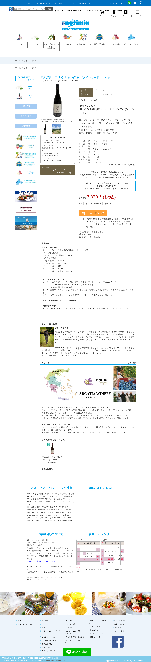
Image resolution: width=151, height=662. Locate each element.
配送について (95, 637)
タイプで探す (26, 116)
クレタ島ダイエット (43, 3)
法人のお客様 (81, 3)
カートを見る (119, 631)
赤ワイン (36, 61)
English (122, 3)
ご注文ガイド (69, 3)
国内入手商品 (47, 644)
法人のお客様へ (120, 621)
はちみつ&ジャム (48, 637)
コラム (100, 3)
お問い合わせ (119, 624)
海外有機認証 (57, 3)
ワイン (26, 61)
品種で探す (26, 126)
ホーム (18, 61)
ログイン (117, 627)
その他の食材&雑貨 (49, 640)
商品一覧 (45, 621)
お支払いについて (96, 633)
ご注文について (96, 630)
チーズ (44, 627)
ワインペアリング (111, 3)
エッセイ (92, 3)
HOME (20, 621)
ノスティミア (29, 3)
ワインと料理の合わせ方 (75, 637)
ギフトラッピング (48, 651)
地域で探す (26, 106)
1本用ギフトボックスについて (117, 189)
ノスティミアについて (26, 624)
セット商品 (46, 647)
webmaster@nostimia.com (42, 580)
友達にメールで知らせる (92, 232)
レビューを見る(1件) (91, 237)
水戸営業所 (33, 551)
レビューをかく (88, 234)
